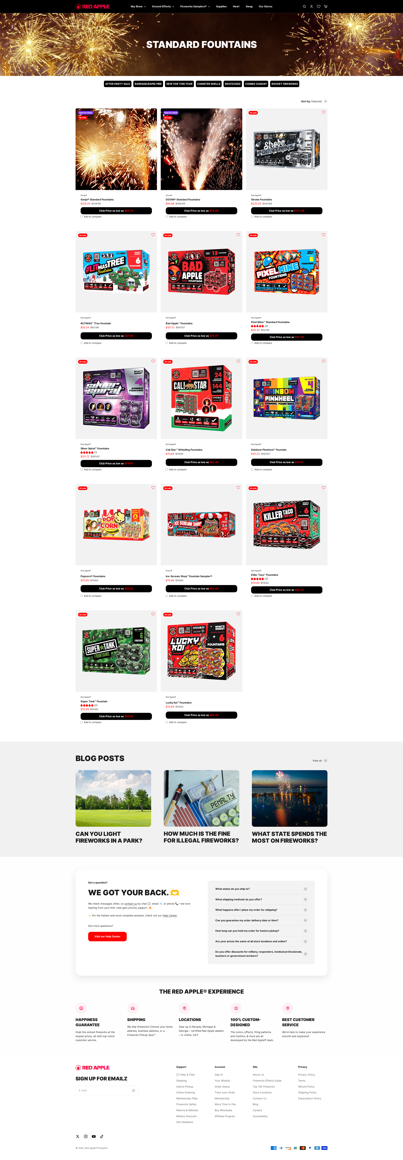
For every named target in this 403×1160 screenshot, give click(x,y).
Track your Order (225, 1092)
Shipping (181, 1080)
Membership (222, 1098)
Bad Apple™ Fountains (179, 323)
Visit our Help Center (107, 936)
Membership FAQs (187, 1098)
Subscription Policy (309, 1098)
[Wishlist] (318, 6)
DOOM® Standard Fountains (183, 199)
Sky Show (137, 6)
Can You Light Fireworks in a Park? (109, 837)
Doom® (169, 195)
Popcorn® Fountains (93, 576)
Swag (249, 6)
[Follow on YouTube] (94, 1136)
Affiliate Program (225, 1116)
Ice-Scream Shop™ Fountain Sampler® (189, 576)
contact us (130, 903)
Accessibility (260, 1116)
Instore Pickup (184, 1086)
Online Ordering (185, 1092)
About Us (258, 1074)
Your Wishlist (222, 1080)
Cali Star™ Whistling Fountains (184, 449)
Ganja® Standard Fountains (97, 199)
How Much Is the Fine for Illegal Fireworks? (201, 837)
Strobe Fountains (261, 199)
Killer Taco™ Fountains (264, 574)
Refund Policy (306, 1086)
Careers (257, 1110)
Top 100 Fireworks (264, 1086)
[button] (258, 326)
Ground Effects (161, 6)
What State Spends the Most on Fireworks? (289, 837)
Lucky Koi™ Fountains (179, 702)
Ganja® (84, 195)
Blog (255, 1104)
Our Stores (265, 6)
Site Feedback (184, 1122)
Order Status (222, 1086)
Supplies (221, 6)
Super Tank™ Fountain (94, 701)
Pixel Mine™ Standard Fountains (270, 322)
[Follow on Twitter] (78, 1136)
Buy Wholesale (223, 1110)
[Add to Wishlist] (153, 112)
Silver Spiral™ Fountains (95, 448)
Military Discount (186, 1116)
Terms (301, 1080)
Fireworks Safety (186, 1104)
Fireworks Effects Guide (267, 1080)
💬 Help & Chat (185, 1074)
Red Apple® (256, 195)
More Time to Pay (225, 1104)
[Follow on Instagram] (86, 1136)
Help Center (170, 915)
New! (236, 6)
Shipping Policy (307, 1092)
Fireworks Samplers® (193, 6)
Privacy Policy (306, 1074)
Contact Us (259, 1098)
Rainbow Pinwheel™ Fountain (269, 449)
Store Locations (262, 1092)
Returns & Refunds (187, 1110)
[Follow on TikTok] (102, 1136)
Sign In (219, 1074)
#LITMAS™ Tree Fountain (96, 323)
